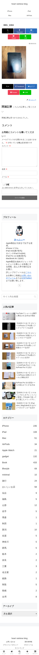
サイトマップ (19, 648)
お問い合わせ (10, 642)
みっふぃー (19, 239)
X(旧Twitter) (27, 278)
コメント (6, 146)
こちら (28, 272)
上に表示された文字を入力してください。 (18, 188)
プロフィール (28, 645)
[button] (35, 296)
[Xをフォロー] (19, 285)
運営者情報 (28, 642)
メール (5, 177)
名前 (4, 169)
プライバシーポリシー (10, 645)
